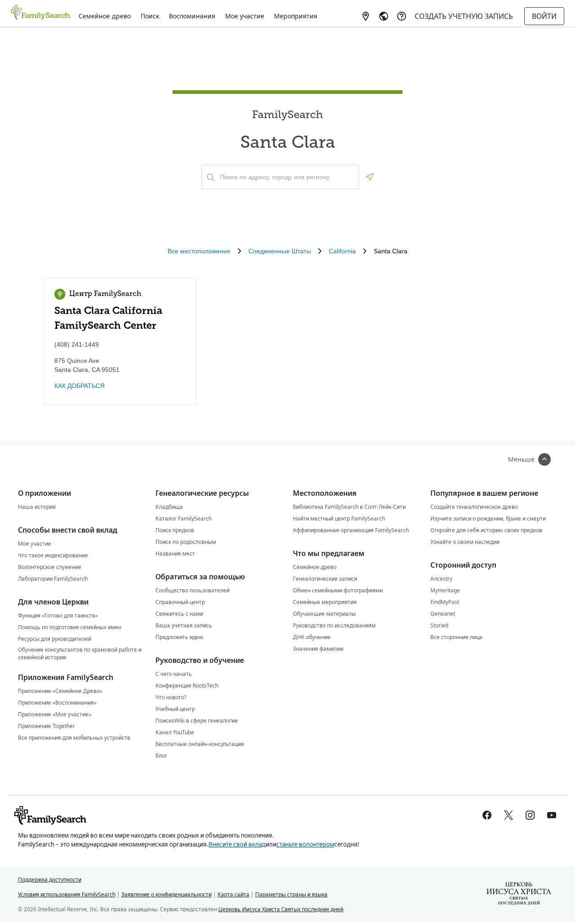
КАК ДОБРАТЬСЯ (79, 385)
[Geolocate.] (369, 177)
